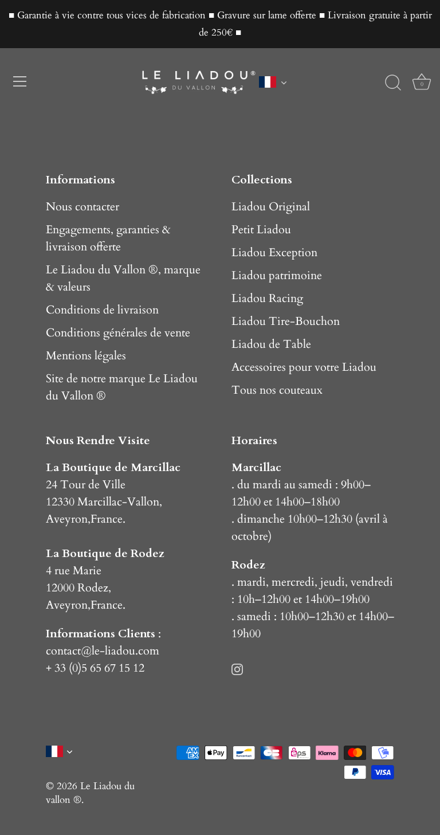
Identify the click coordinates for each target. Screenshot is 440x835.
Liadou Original (270, 206)
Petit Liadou (261, 229)
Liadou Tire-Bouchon (285, 321)
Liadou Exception (274, 252)
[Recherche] (393, 83)
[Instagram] (237, 668)
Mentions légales (86, 355)
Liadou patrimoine (276, 275)
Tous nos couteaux (277, 390)
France (107, 519)
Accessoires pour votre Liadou (303, 367)
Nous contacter (82, 206)
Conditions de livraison (102, 309)
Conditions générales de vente (118, 332)
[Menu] (20, 81)
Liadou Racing (267, 298)
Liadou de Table (271, 344)
